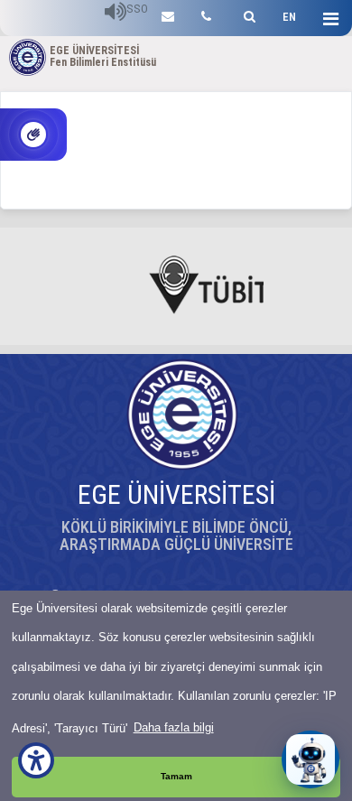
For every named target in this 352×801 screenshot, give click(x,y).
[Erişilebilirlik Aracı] (36, 760)
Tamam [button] (176, 776)
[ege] (168, 14)
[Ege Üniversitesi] (247, 14)
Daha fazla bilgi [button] (174, 727)
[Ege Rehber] (206, 14)
